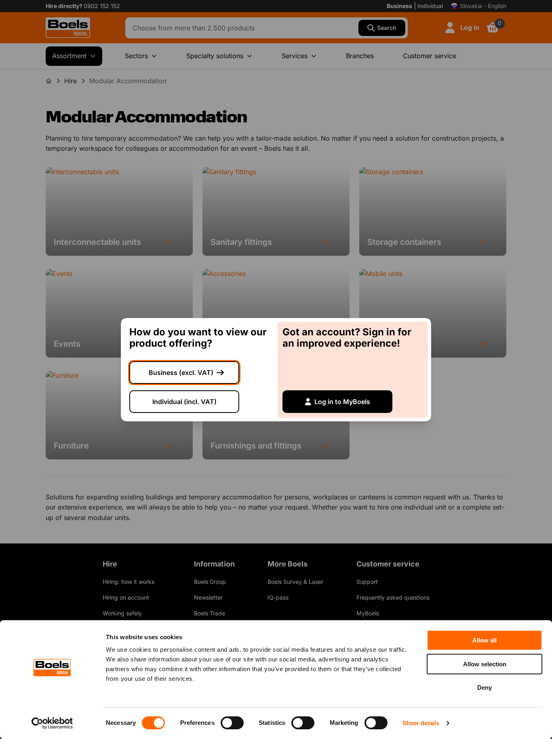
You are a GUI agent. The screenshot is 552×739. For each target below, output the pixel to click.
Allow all (484, 640)
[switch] (232, 722)
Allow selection (484, 664)
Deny (484, 687)
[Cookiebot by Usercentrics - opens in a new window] (52, 723)
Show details (420, 723)
